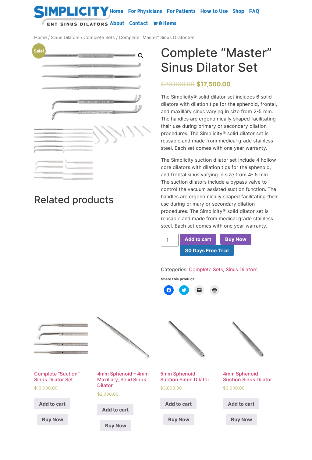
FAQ (254, 11)
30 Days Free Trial (207, 250)
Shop (238, 11)
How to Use (214, 11)
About (117, 23)
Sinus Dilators (65, 37)
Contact (138, 23)
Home (116, 11)
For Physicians (145, 11)
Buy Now (235, 239)
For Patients (181, 11)
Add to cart (198, 239)
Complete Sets (99, 37)
